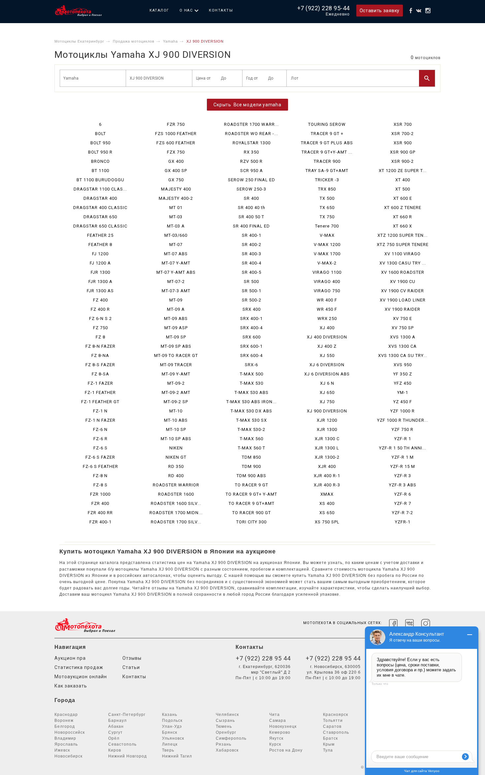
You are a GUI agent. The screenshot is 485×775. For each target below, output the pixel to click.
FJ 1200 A (100, 263)
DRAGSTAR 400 (100, 198)
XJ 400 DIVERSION (327, 337)
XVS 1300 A (402, 337)
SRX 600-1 (251, 346)
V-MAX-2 (327, 263)
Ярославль (66, 744)
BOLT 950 (100, 142)
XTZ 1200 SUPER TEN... (402, 235)
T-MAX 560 (251, 438)
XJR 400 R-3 (327, 484)
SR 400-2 (251, 244)
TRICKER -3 (327, 179)
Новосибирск (68, 756)
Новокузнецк (283, 726)
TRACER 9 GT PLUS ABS (327, 142)
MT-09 (175, 300)
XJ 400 (327, 327)
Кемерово (279, 732)
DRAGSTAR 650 (100, 216)
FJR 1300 (100, 272)
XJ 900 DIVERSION (327, 410)
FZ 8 (100, 337)
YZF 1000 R (402, 410)
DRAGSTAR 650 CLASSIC (100, 226)
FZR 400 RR (100, 512)
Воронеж (64, 720)
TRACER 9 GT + (327, 133)
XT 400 (402, 179)
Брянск (169, 732)
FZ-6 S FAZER (100, 457)
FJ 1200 (100, 253)
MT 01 (175, 207)
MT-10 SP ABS (176, 438)
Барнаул (117, 720)
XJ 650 (327, 392)
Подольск (172, 720)
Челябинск (227, 714)
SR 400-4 (251, 263)
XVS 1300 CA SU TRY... (402, 355)
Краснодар (66, 714)
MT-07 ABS (176, 253)
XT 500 (402, 189)
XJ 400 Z (327, 346)
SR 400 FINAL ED (251, 226)
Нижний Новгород (127, 756)
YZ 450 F (402, 401)
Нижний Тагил (177, 756)
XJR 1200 (327, 420)
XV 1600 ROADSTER (402, 272)
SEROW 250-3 (251, 189)
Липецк (170, 744)
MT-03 (175, 216)
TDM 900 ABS (251, 475)
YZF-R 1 (402, 438)
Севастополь (122, 744)
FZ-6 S (100, 447)
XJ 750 (327, 401)
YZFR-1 (402, 521)
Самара (277, 720)
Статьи (131, 667)
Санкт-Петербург (127, 714)
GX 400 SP (176, 170)
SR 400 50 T (251, 216)
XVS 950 (403, 364)
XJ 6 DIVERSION (326, 364)
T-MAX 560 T (251, 447)
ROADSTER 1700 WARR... (251, 124)
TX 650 (327, 207)
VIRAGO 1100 (326, 272)
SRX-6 (251, 364)
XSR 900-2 (402, 161)
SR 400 (251, 198)
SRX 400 (251, 309)
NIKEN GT (176, 457)
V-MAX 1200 (327, 244)
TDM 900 (251, 466)
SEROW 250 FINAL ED (251, 179)
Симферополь (231, 738)
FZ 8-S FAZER (100, 364)
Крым (329, 744)
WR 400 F (327, 300)
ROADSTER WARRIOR (176, 484)
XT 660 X (402, 226)
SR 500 (251, 281)
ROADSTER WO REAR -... (251, 133)
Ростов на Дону (286, 750)
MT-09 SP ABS (176, 346)
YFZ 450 (402, 383)
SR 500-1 (251, 290)
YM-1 (402, 392)
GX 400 (176, 161)
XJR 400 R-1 (327, 475)
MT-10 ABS (176, 420)
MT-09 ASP (176, 327)
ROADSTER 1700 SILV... (176, 521)
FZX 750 (176, 152)
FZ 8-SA (100, 373)
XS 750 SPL (327, 521)
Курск (275, 744)
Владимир (65, 738)
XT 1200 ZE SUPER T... (403, 170)
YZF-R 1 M (403, 457)
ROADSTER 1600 (176, 494)
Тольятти (333, 720)
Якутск (276, 738)
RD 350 (176, 466)
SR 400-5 (251, 272)
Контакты (221, 10)
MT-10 (175, 410)
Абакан (116, 726)
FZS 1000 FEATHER (176, 133)
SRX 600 (251, 337)
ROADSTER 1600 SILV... (176, 503)
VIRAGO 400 (327, 281)
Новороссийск (69, 732)
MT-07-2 (176, 281)
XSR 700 (403, 124)
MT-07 (175, 244)
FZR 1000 (100, 494)
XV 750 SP (403, 327)
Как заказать (70, 686)
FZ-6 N (100, 429)
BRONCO (100, 161)
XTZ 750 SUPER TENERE (403, 244)
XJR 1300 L (327, 447)
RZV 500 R (251, 161)
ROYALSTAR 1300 (252, 142)
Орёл (113, 738)
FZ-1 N (100, 410)
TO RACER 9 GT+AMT (252, 503)
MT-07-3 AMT (176, 290)
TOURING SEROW (327, 124)
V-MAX (327, 235)
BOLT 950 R (100, 152)
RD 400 (176, 475)
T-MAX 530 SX (251, 420)
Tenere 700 (327, 226)
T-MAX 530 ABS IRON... (251, 401)
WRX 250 (327, 318)
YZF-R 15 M (402, 466)
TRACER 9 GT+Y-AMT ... (327, 152)
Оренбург (226, 732)
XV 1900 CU (402, 281)
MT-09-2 (176, 383)
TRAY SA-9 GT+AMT (327, 170)
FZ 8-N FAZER (100, 346)
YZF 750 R (402, 429)
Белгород (64, 726)
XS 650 (327, 512)
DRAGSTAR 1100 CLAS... (100, 189)
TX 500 (327, 198)
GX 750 (176, 179)
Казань (169, 714)
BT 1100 (100, 170)
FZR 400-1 (100, 521)
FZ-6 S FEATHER (100, 466)
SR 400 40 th (251, 207)
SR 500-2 (251, 300)
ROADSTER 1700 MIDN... (176, 512)
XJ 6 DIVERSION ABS (327, 373)
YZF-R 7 (402, 503)
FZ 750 (100, 327)
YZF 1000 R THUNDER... (402, 420)
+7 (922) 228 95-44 (323, 8)
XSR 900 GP (402, 152)
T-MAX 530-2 (251, 429)
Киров (114, 750)
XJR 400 (327, 466)
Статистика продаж (78, 667)
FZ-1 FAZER (100, 383)
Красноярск (335, 714)
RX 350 (251, 152)
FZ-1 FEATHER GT (100, 401)
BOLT (100, 133)
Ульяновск (173, 738)
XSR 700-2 (402, 133)
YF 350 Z (402, 373)
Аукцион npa (70, 658)
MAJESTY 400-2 (176, 198)
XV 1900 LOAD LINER (403, 300)
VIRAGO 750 (327, 290)
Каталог (159, 10)
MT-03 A (176, 226)
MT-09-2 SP (176, 401)
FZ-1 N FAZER (100, 420)
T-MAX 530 (251, 383)
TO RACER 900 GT (251, 512)
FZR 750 (176, 124)
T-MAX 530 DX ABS (251, 410)
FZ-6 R (100, 438)
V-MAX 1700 (327, 253)
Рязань (223, 744)
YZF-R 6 (402, 494)
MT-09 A (176, 309)
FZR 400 (100, 503)
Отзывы (132, 658)
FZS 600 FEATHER (175, 142)
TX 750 (327, 216)
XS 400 (327, 503)
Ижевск (62, 750)
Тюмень (224, 726)
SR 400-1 (251, 235)
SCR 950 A (251, 170)
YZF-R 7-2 (402, 512)
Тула (328, 750)
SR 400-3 (251, 253)
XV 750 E (402, 318)
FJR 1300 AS (100, 290)
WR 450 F (327, 309)
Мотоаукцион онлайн (80, 676)
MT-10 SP (176, 429)
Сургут (115, 732)
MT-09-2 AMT (176, 392)
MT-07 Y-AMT (176, 263)
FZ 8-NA (100, 355)
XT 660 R (402, 216)
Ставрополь (336, 732)
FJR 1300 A (100, 281)
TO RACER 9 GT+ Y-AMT (251, 494)
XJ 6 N (327, 383)
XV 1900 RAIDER (402, 309)
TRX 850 (327, 189)
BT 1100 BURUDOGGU (100, 179)
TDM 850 (251, 457)
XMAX (327, 494)
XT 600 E (402, 198)
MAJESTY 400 (176, 189)
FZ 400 (100, 300)
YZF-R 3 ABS (402, 484)
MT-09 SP (176, 337)
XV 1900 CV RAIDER (402, 290)
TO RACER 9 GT (251, 484)
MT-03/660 (175, 235)
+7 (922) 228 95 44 (263, 658)
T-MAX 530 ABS (252, 392)
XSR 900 (403, 142)
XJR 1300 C (327, 438)
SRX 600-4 (251, 355)
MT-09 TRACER (176, 364)
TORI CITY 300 (251, 521)
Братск (330, 738)
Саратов (332, 726)
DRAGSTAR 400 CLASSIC (100, 207)
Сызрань (225, 720)
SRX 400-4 (251, 327)
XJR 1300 (327, 429)
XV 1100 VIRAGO (402, 253)
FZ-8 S (100, 484)
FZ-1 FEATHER (100, 392)
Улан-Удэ (172, 726)
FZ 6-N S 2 (100, 318)
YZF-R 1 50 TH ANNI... (402, 447)
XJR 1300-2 (327, 457)
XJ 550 (327, 355)
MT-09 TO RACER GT (176, 355)
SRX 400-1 (251, 318)
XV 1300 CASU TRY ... (402, 263)
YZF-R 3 (402, 475)
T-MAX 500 (251, 373)
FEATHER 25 (100, 235)
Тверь (168, 750)
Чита (274, 714)
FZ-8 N (100, 475)
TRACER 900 (327, 161)
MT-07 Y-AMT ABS (176, 272)
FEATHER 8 (100, 244)
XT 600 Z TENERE (402, 207)
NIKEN (176, 447)
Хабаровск (227, 750)
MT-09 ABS (176, 318)
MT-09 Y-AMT (176, 373)
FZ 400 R (100, 309)
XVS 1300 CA (402, 346)
